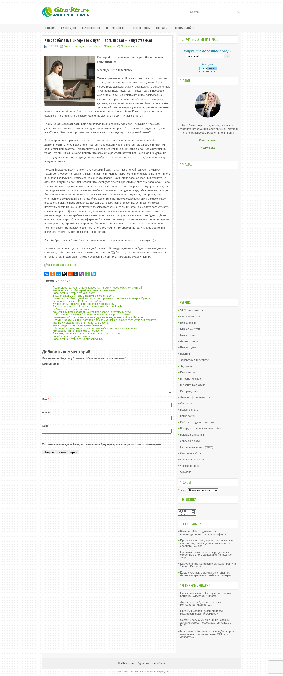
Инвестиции (187, 372)
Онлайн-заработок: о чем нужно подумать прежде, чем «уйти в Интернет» (99, 317)
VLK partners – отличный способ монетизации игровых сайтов (91, 314)
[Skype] (93, 274)
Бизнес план (188, 335)
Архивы (182, 490)
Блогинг (185, 353)
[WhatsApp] (87, 274)
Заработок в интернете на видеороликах (78, 338)
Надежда (186, 593)
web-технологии (190, 316)
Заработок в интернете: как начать (74, 293)
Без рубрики (188, 322)
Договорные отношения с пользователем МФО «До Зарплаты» (207, 634)
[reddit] (70, 274)
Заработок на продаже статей (71, 336)
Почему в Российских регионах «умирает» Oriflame (205, 594)
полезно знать (141, 28)
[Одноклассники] (52, 274)
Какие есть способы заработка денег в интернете (84, 290)
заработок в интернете (62, 264)
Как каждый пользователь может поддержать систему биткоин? (93, 311)
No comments (129, 46)
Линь (183, 602)
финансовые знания (192, 459)
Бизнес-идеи (188, 347)
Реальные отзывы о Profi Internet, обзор (77, 301)
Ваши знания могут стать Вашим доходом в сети (83, 295)
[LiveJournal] (75, 274)
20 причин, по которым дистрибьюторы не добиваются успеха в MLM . (205, 622)
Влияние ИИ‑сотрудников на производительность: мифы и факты (203, 533)
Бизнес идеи (68, 28)
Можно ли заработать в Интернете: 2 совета (80, 322)
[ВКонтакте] (46, 274)
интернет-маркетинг (192, 384)
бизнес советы (91, 28)
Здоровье (186, 366)
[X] (64, 274)
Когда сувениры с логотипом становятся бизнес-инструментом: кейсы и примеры (205, 574)
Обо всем (109, 46)
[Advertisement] (208, 233)
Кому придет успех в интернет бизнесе (77, 325)
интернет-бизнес (116, 28)
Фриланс (185, 472)
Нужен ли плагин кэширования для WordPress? (202, 612)
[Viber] (81, 274)
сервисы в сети (190, 440)
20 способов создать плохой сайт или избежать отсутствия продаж (95, 328)
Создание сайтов (191, 453)
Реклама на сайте (184, 28)
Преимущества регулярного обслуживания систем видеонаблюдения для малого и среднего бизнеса (207, 543)
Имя (45, 399)
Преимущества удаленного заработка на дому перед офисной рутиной (97, 287)
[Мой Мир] (58, 274)
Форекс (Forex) (189, 465)
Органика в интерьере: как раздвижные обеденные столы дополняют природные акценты (206, 555)
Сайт (45, 425)
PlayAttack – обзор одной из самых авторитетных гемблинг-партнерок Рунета (101, 298)
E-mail (46, 412)
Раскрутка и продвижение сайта (200, 428)
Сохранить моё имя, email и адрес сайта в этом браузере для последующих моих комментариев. (102, 444)
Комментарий (50, 363)
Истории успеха (190, 391)
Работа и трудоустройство (197, 422)
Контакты (161, 28)
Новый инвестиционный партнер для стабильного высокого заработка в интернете (104, 320)
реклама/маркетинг (192, 434)
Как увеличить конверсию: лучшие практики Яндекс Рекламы (208, 565)
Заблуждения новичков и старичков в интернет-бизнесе (87, 333)
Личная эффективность (195, 397)
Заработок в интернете (194, 360)
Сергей (184, 619)
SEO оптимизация (191, 310)
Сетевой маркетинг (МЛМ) (196, 447)
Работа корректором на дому (71, 309)
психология (187, 416)
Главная (50, 28)
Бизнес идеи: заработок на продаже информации (83, 303)
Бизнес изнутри (190, 328)
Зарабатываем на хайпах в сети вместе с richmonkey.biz (88, 306)
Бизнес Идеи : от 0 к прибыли (146, 663)
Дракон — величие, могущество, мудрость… (201, 603)
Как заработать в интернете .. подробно (78, 330)
